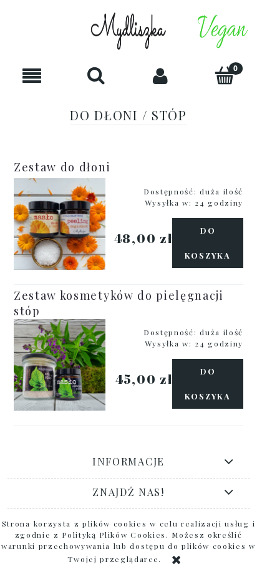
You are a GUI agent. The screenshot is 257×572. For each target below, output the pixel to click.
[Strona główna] (128, 31)
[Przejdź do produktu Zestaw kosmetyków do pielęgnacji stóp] (59, 365)
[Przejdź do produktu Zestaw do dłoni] (59, 224)
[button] (32, 75)
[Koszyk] (225, 75)
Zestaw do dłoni (62, 167)
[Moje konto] (160, 75)
